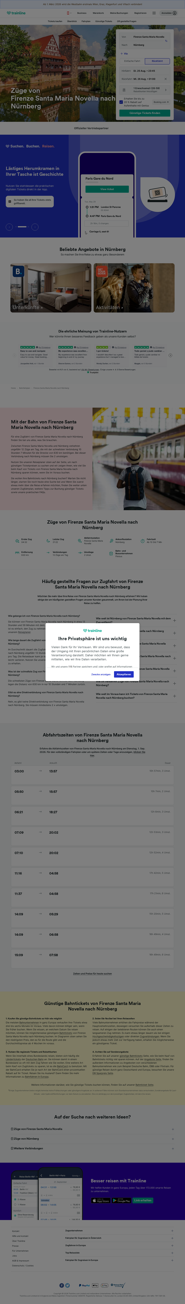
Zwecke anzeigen (101, 674)
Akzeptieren (124, 674)
